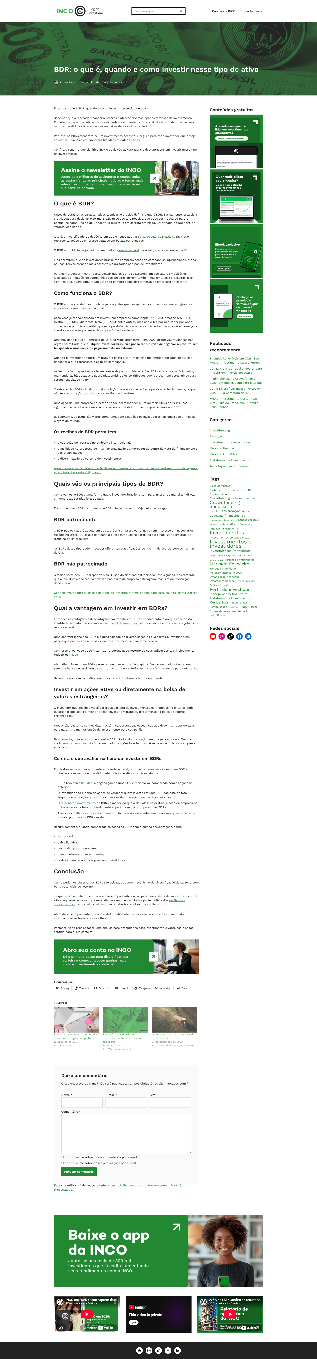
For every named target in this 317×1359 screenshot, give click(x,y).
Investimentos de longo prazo (229, 537)
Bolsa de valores (220, 485)
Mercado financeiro (224, 448)
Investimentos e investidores (230, 442)
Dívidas (246, 511)
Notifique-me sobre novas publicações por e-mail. (101, 1163)
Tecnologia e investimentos (229, 466)
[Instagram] (221, 636)
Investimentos (227, 533)
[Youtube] (213, 636)
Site (152, 1095)
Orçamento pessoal (223, 581)
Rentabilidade (218, 607)
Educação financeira (224, 515)
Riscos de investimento (225, 611)
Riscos (253, 607)
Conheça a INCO (223, 11)
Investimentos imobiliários (230, 551)
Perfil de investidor (230, 589)
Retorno (233, 607)
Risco (243, 607)
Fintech (214, 524)
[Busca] (181, 11)
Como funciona (251, 11)
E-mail (111, 1095)
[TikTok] (230, 636)
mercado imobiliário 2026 (226, 572)
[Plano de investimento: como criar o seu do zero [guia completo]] (76, 1020)
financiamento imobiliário (222, 520)
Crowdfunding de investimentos (232, 498)
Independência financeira (236, 524)
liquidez (86, 783)
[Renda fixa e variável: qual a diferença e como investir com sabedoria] (125, 1020)
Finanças (216, 436)
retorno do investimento (78, 803)
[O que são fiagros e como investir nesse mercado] (174, 1020)
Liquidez (216, 559)
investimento (230, 528)
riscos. (73, 654)
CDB (247, 490)
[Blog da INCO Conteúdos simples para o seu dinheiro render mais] (83, 11)
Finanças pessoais (247, 519)
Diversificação (228, 511)
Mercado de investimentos (239, 559)
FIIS (243, 515)
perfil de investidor (123, 623)
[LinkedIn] (248, 636)
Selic (245, 611)
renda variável (128, 250)
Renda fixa (219, 602)
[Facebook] (239, 636)
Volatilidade (217, 615)
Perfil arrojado (246, 580)
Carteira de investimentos (226, 490)
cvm (212, 511)
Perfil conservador (220, 585)
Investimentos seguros (222, 555)
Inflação (215, 528)
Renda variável (239, 602)
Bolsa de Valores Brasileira (156, 236)
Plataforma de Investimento (230, 460)
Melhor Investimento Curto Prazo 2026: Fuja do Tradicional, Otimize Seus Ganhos (234, 403)
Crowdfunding (220, 430)
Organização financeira (225, 577)
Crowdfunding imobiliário (225, 504)
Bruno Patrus (68, 82)
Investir (241, 555)
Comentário (71, 1111)
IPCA (249, 555)
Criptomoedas (218, 494)
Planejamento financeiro (228, 594)
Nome (66, 1095)
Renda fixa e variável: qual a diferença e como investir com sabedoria (122, 1038)
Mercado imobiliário (224, 454)
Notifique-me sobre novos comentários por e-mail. (101, 1157)
